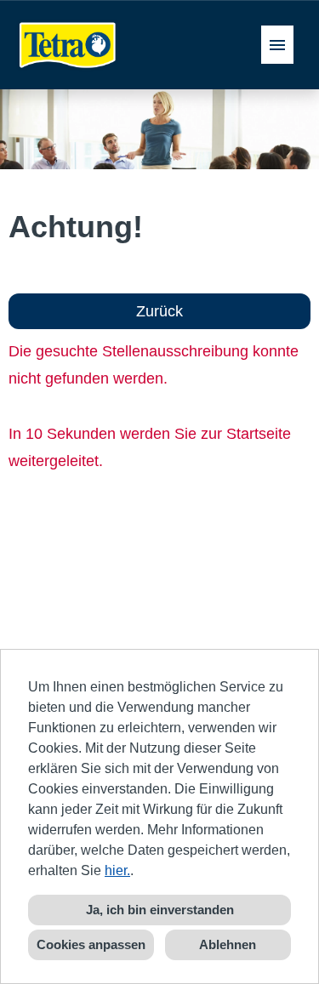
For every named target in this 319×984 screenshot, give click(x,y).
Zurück (159, 311)
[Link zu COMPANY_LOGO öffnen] (68, 44)
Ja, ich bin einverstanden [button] (160, 909)
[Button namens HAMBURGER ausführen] (277, 45)
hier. (117, 870)
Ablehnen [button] (227, 944)
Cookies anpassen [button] (91, 944)
